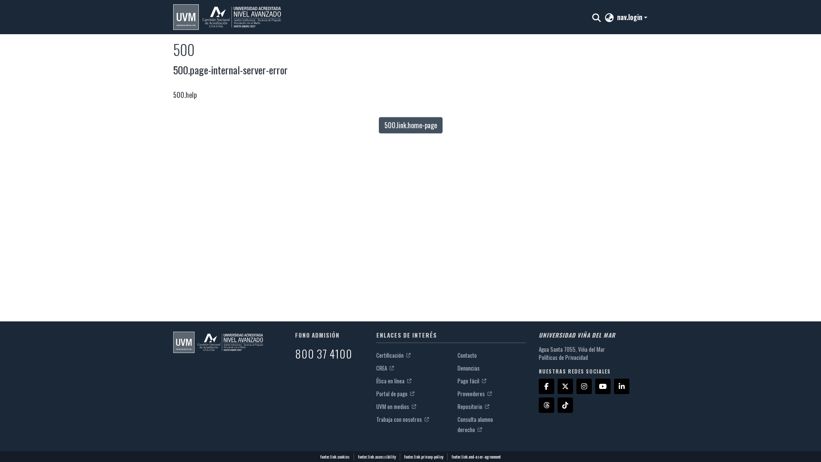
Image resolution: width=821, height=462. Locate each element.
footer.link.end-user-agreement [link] (476, 456)
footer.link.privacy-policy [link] (423, 456)
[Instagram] (584, 386)
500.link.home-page (410, 125)
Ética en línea (391, 381)
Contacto (467, 355)
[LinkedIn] (621, 386)
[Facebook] (546, 386)
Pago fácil (469, 381)
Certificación (390, 355)
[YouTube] (603, 386)
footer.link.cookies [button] (335, 456)
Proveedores (472, 393)
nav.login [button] (630, 17)
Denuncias (469, 368)
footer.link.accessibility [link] (377, 456)
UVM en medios (393, 406)
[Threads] (546, 405)
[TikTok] (565, 405)
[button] (227, 17)
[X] (565, 386)
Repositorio (471, 406)
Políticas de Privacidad (563, 357)
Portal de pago (392, 393)
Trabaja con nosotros (399, 419)
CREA (382, 368)
